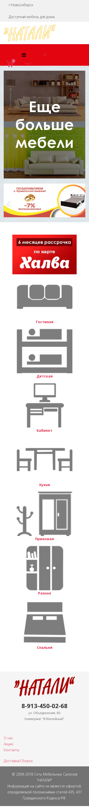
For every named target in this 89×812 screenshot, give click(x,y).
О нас (8, 738)
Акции (8, 744)
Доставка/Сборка (18, 760)
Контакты (11, 750)
